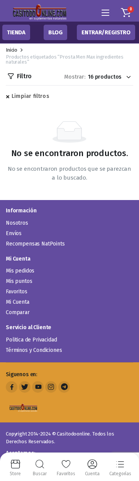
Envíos (14, 233)
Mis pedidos (20, 270)
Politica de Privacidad (31, 339)
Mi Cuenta (17, 302)
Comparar (18, 312)
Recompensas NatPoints (35, 243)
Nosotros (17, 223)
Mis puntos (19, 281)
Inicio (11, 49)
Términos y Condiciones (34, 350)
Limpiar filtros (30, 96)
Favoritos (16, 291)
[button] (126, 12)
